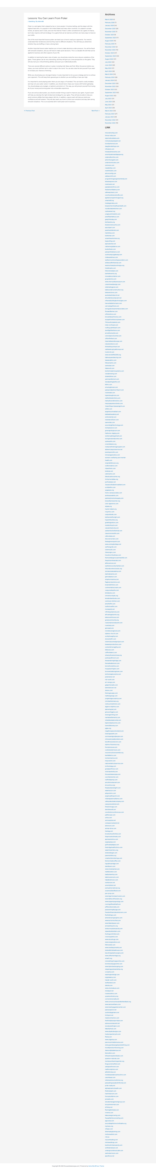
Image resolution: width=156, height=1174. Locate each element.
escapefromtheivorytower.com (115, 319)
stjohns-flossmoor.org (112, 744)
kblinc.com (108, 384)
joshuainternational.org (112, 888)
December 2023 (110, 83)
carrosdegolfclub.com (112, 306)
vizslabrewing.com (111, 374)
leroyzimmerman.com (112, 1104)
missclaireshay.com (111, 133)
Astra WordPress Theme (96, 1166)
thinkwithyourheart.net (112, 346)
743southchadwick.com (112, 322)
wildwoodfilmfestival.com (113, 263)
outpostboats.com (111, 514)
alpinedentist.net (110, 244)
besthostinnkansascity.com (113, 1145)
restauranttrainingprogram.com (115, 447)
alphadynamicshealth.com (113, 1088)
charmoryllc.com (110, 549)
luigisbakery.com (110, 977)
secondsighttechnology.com (114, 425)
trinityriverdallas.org (111, 479)
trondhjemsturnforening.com (114, 1047)
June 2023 (108, 101)
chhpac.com (109, 1129)
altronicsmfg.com (110, 173)
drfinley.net (108, 1107)
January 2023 (109, 117)
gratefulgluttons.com (111, 522)
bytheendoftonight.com (112, 517)
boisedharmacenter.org (112, 501)
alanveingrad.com (110, 709)
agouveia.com (109, 1121)
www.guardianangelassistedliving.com (117, 1045)
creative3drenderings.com (113, 858)
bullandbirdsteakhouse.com (114, 950)
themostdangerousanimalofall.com (116, 558)
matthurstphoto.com (111, 1069)
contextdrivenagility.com (113, 647)
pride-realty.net (110, 1085)
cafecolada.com (110, 536)
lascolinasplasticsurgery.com (114, 953)
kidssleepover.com (111, 181)
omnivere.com (109, 165)
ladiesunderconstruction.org (114, 290)
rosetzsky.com (109, 625)
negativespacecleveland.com (114, 731)
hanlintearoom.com (111, 1094)
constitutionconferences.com (114, 812)
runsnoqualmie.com (111, 937)
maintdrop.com (110, 233)
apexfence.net (109, 1156)
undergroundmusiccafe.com (114, 1150)
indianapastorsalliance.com (113, 798)
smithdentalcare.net (111, 1148)
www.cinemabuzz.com (112, 988)
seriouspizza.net (110, 820)
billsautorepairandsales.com (114, 1056)
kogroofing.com (110, 241)
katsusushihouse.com (112, 617)
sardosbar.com (109, 365)
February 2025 (109, 44)
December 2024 (110, 47)
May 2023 (108, 105)
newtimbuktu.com (110, 171)
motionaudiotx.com (111, 1134)
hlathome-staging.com (112, 433)
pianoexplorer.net (110, 1010)
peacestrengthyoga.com (113, 909)
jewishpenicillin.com (111, 452)
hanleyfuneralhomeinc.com (113, 401)
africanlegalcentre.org (112, 614)
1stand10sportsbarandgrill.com (115, 406)
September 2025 (110, 38)
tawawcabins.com (110, 360)
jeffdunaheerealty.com (112, 907)
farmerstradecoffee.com (113, 861)
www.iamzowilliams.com (113, 1004)
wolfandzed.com (110, 983)
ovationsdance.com (111, 466)
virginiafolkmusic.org (111, 463)
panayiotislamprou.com (112, 252)
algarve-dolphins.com (112, 706)
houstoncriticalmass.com (113, 555)
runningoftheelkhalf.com (113, 904)
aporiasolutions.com (111, 839)
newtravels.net (110, 184)
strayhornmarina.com (112, 579)
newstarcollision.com (112, 420)
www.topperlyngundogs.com (114, 901)
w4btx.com (108, 409)
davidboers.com (110, 866)
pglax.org (108, 728)
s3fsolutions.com (110, 314)
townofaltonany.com (111, 725)
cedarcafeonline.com (111, 157)
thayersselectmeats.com (113, 836)
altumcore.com (110, 826)
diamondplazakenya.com (113, 1050)
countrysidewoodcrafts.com (114, 195)
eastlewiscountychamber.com (114, 566)
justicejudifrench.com (112, 658)
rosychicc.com (109, 512)
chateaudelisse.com (111, 257)
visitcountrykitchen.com (112, 704)
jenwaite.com (109, 1099)
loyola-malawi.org (110, 509)
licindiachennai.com (111, 143)
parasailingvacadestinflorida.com (115, 1083)
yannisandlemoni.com (112, 379)
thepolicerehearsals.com (113, 560)
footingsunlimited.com (112, 934)
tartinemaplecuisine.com (113, 674)
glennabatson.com (111, 577)
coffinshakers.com (111, 652)
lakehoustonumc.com (112, 877)
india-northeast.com (111, 325)
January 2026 (109, 25)
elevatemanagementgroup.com (115, 1102)
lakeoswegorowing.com (112, 1115)
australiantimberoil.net (112, 295)
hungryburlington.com (112, 669)
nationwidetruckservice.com (114, 763)
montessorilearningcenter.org (114, 1061)
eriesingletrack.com (111, 387)
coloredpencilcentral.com (113, 336)
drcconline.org (109, 785)
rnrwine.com (109, 1112)
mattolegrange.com (111, 696)
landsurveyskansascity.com (114, 928)
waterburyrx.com (110, 790)
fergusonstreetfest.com (112, 1064)
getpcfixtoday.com (111, 219)
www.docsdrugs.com (111, 939)
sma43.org (108, 958)
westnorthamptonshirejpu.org (114, 265)
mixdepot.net (109, 991)
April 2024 (108, 71)
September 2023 (110, 92)
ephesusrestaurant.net (112, 1023)
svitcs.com (108, 817)
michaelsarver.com (111, 428)
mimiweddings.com (111, 1142)
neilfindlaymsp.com (111, 780)
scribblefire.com (110, 487)
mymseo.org (109, 1126)
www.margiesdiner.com (112, 942)
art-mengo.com (110, 682)
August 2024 (109, 59)
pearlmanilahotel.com (112, 230)
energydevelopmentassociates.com (116, 309)
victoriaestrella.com (111, 771)
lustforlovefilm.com (111, 606)
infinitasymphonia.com (112, 612)
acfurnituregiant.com (111, 160)
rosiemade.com (110, 392)
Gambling (32, 21)
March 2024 (109, 74)
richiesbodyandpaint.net (113, 141)
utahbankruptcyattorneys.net (114, 349)
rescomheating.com (111, 1140)
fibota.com (108, 1037)
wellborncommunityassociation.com (116, 260)
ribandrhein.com (110, 468)
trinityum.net (109, 1015)
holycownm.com (110, 761)
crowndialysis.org (110, 444)
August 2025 (109, 41)
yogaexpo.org (109, 490)
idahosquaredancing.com (113, 357)
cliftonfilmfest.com (111, 338)
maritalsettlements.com (112, 717)
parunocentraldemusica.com (114, 1042)
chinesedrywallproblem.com (114, 739)
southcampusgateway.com (113, 254)
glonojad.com (109, 628)
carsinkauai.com (110, 1077)
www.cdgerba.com (111, 1039)
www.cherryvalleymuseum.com (115, 281)
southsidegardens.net (112, 1012)
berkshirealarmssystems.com (114, 371)
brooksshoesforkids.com (113, 834)
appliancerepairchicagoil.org (114, 198)
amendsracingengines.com (113, 918)
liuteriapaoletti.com (111, 734)
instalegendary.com (111, 203)
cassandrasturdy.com (112, 528)
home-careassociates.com (113, 493)
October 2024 (109, 53)
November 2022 (110, 123)
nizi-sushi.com (109, 679)
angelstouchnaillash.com (113, 411)
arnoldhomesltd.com (111, 333)
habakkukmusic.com (111, 880)
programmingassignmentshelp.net (116, 179)
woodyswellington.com (112, 1026)
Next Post (95, 110)
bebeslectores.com (111, 292)
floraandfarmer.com (111, 311)
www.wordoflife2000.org (113, 355)
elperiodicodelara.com (112, 138)
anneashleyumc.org (111, 926)
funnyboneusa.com (111, 747)
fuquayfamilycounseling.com (114, 1118)
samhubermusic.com (111, 1153)
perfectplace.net (110, 482)
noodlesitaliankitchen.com (113, 208)
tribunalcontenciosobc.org (113, 568)
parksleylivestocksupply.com (114, 498)
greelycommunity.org (112, 620)
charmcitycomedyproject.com (114, 641)
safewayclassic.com (111, 192)
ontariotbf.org (109, 200)
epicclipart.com (110, 227)
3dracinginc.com (110, 552)
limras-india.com (110, 135)
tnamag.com (109, 831)
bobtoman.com (110, 235)
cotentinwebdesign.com (112, 284)
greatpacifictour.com (111, 769)
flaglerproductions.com (112, 582)
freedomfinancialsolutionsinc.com (116, 912)
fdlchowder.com (110, 945)
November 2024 (110, 50)
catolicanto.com (110, 474)
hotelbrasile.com (110, 268)
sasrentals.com (110, 422)
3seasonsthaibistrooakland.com (115, 484)
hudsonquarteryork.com (113, 1034)
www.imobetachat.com (112, 869)
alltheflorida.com (110, 1072)
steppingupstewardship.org (114, 969)
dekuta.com (108, 985)
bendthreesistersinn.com (113, 742)
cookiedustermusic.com (112, 750)
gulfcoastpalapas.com (112, 844)
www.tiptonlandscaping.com (114, 966)
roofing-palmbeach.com (112, 328)
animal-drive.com (110, 828)
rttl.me (107, 1137)
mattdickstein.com (111, 872)
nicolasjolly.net (110, 609)
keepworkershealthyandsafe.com (115, 206)
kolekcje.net (109, 471)
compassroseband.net (112, 823)
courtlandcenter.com (111, 777)
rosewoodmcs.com (111, 993)
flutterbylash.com (110, 1091)
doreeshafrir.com (110, 639)
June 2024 (108, 65)
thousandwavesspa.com (112, 774)
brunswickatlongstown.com (114, 671)
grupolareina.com (110, 279)
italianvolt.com (109, 368)
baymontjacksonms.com (112, 723)
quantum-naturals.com (112, 1058)
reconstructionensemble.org (114, 752)
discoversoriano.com (111, 539)
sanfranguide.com (111, 547)
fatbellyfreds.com (110, 1029)
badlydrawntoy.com (111, 874)
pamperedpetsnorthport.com (114, 390)
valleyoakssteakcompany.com (114, 801)
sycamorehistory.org (111, 996)
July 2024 (108, 62)
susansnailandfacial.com (113, 891)
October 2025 (109, 35)
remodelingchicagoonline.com (114, 961)
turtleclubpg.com (110, 766)
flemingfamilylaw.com (112, 1110)
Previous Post (29, 110)
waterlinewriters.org (111, 850)
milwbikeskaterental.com (113, 720)
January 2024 (109, 80)
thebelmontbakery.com (112, 189)
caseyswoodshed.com (112, 804)
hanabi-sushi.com (110, 980)
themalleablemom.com (112, 663)
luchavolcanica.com (111, 758)
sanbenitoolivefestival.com (113, 531)
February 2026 (109, 22)
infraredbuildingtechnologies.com (116, 300)
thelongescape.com (111, 693)
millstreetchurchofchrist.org (114, 1080)
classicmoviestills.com (112, 533)
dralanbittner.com (110, 376)
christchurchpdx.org (111, 595)
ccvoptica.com (109, 972)
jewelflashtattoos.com (112, 217)
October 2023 (109, 89)
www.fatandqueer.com (112, 923)
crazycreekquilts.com (112, 590)
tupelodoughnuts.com (112, 395)
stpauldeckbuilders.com (112, 931)
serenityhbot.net (110, 885)
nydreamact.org (110, 211)
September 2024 (110, 56)
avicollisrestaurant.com (112, 782)
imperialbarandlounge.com (113, 341)
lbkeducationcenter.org (112, 476)
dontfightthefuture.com (112, 330)
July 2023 (108, 98)
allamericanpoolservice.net (113, 449)
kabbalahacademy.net (112, 414)
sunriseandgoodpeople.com (114, 736)
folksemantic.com (110, 363)
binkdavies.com (110, 593)
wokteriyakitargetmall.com (113, 436)
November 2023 (110, 86)
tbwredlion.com (110, 1053)
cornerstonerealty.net (112, 999)
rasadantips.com (110, 168)
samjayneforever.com (112, 1066)
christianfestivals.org (111, 701)
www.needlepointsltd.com (113, 947)
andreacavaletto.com (111, 495)
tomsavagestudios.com (112, 455)
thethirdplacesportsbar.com (114, 1020)
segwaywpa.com (110, 842)
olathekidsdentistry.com (112, 398)
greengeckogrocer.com (112, 430)
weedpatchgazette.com (112, 382)
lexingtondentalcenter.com (113, 438)
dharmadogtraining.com (112, 1131)
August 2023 (109, 95)
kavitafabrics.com (110, 755)
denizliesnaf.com (110, 809)
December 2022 (110, 120)
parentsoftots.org (110, 855)
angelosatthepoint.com (112, 796)
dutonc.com (109, 690)
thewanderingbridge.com (113, 660)
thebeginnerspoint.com (112, 541)
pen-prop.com (109, 893)
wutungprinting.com (111, 715)
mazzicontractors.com (112, 1018)
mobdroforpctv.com (111, 525)
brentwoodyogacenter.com (113, 964)
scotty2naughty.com (111, 636)
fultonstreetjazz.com (111, 271)
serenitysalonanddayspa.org (114, 154)
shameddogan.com (111, 853)
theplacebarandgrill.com (113, 788)
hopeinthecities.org (111, 520)
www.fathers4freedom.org (113, 899)
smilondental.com (110, 417)
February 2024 (109, 77)
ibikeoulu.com (109, 650)
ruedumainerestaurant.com (113, 623)
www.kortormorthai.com (113, 920)
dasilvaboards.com (111, 574)
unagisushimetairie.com (112, 214)
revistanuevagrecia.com (112, 631)
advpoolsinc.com (110, 793)
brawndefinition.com (111, 585)
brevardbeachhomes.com (113, 317)
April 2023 (108, 108)
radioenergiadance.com (112, 246)
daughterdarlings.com (112, 146)
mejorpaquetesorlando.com (114, 403)
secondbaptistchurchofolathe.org (115, 1123)
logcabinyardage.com (112, 863)
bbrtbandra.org (110, 222)
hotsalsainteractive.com (112, 152)
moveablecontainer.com (112, 276)
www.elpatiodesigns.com (113, 1031)
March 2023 (109, 111)
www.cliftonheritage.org (112, 955)
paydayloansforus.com (112, 187)
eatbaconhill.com (110, 176)
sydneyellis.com (110, 441)
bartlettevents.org (111, 273)
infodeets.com (109, 149)
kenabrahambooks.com (112, 598)
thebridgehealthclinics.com (113, 847)
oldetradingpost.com (111, 287)
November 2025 (110, 31)
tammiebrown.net (110, 688)
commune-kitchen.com (112, 601)
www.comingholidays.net (113, 544)
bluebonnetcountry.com (112, 225)
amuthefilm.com (110, 604)
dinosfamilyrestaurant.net (113, 298)
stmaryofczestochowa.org (113, 655)
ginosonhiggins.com (111, 712)
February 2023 (109, 114)
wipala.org (108, 506)
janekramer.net (110, 677)
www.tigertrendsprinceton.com (115, 896)
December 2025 (110, 28)
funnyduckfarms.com (111, 1096)
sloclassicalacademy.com (113, 571)
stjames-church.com (111, 633)
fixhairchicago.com (111, 807)
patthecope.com (110, 815)
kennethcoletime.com (112, 666)
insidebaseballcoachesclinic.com (115, 1075)
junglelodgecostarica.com (113, 698)
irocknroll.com (109, 352)
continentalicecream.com (113, 587)
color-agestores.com (111, 503)
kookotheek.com (110, 249)
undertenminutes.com (112, 162)
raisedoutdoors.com (111, 344)
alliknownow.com (110, 563)
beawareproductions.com (113, 644)
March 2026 (109, 19)
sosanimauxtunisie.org (112, 238)
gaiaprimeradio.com (111, 685)
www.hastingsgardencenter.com (115, 1007)
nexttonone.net (110, 882)
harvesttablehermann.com (113, 303)
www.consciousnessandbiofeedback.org (118, 1001)
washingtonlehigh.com (112, 974)
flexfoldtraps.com (110, 915)
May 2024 (108, 68)
